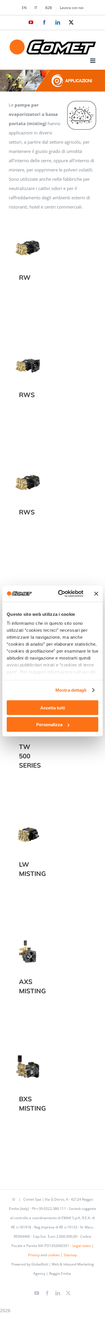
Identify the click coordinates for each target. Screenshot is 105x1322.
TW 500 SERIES (30, 756)
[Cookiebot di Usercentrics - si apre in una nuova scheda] (61, 594)
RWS (27, 359)
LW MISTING (27, 828)
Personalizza (49, 724)
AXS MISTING (27, 946)
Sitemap (70, 1254)
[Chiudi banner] (96, 593)
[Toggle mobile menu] (93, 61)
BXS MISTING (27, 1063)
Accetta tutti (52, 707)
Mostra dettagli (71, 690)
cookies (54, 1254)
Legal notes (81, 1245)
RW (27, 242)
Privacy (34, 1254)
